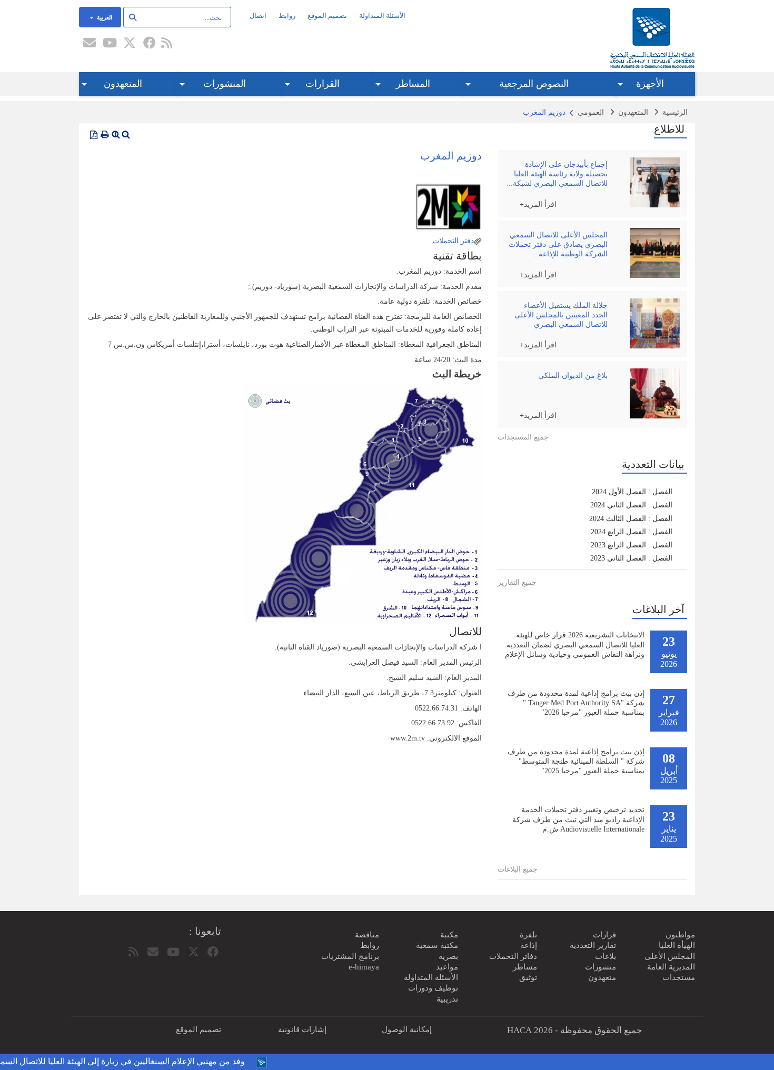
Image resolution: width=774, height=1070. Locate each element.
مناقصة (367, 935)
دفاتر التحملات (513, 956)
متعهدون (602, 977)
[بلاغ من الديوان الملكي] (652, 393)
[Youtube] (109, 43)
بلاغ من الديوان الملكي (573, 375)
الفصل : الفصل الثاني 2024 (631, 505)
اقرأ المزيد (540, 204)
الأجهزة (650, 83)
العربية (103, 17)
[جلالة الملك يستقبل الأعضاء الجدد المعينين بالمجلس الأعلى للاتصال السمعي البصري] (652, 323)
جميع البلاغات (518, 869)
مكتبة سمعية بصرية (437, 950)
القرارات (322, 83)
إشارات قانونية (302, 1029)
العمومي (591, 112)
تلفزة (528, 935)
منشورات (600, 967)
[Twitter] (129, 43)
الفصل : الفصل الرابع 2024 (631, 532)
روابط (287, 15)
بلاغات (605, 956)
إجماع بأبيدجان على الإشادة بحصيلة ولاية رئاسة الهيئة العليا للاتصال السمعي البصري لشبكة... (557, 174)
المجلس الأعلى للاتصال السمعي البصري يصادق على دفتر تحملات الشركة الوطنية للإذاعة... (558, 244)
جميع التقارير (517, 582)
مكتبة (449, 935)
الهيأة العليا (677, 945)
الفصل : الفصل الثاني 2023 (631, 558)
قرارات (604, 935)
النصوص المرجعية (534, 83)
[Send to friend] (89, 43)
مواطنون (680, 935)
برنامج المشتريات (350, 956)
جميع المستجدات (523, 437)
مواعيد (447, 967)
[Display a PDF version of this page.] (94, 135)
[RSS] (166, 43)
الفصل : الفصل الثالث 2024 (630, 519)
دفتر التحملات (452, 241)
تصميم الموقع (327, 15)
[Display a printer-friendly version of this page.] (105, 135)
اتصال (258, 15)
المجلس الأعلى (669, 956)
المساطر (413, 83)
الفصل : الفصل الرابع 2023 (631, 545)
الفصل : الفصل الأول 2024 (632, 492)
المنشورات (224, 83)
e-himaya (364, 967)
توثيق (528, 977)
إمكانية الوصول (407, 1029)
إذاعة (528, 945)
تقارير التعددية (593, 945)
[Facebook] (149, 43)
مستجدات (678, 977)
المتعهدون (123, 83)
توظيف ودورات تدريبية (433, 993)
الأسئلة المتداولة (382, 15)
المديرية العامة (671, 967)
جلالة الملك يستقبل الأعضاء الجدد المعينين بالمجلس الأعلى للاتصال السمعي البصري (561, 315)
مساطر (525, 967)
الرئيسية (675, 112)
